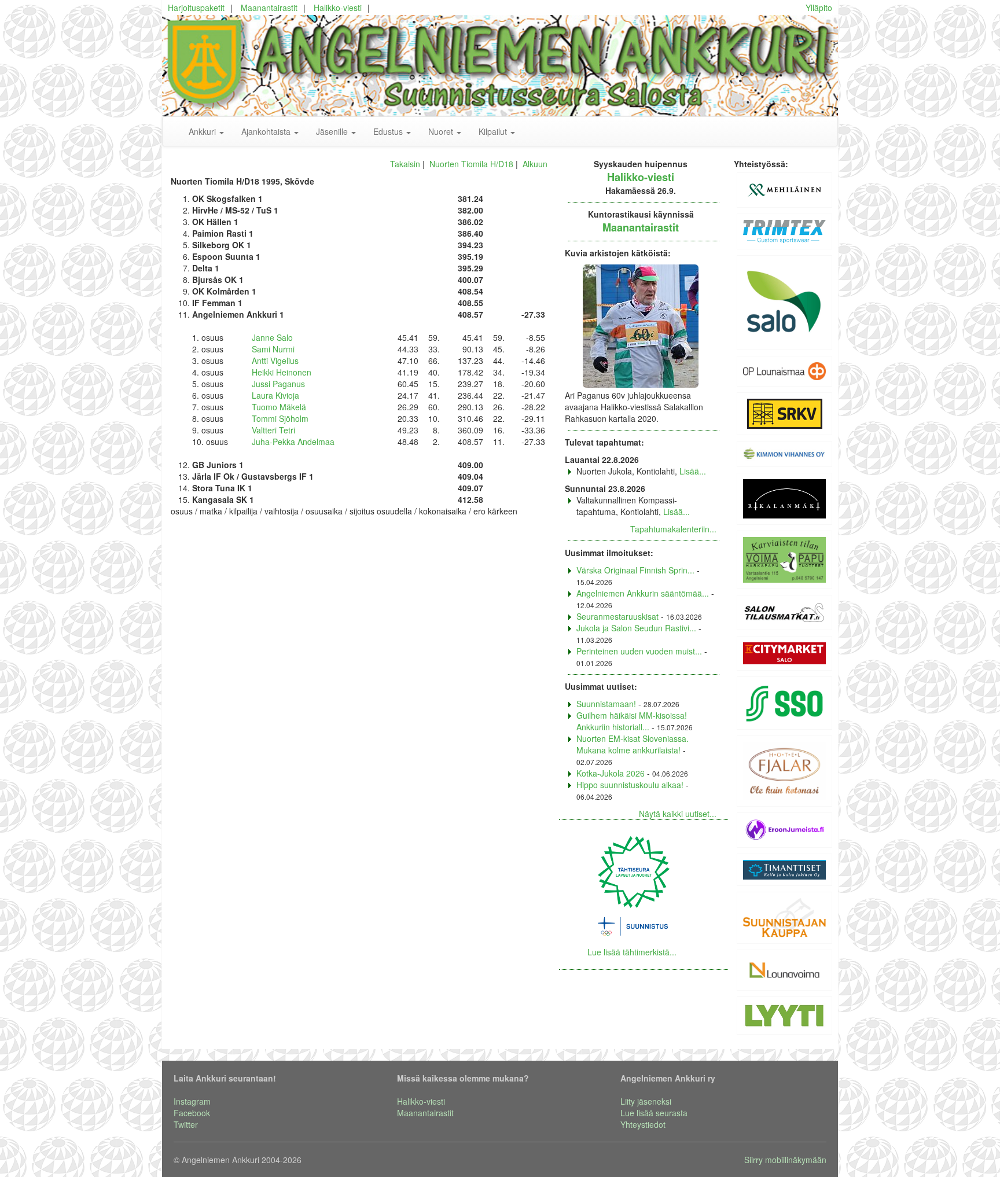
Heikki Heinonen (281, 372)
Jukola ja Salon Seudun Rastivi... (636, 628)
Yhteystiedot (643, 1124)
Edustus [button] (389, 131)
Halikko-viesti (338, 7)
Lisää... (692, 471)
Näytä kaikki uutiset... (677, 813)
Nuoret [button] (441, 131)
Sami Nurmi (273, 349)
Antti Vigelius (275, 360)
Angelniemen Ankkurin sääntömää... (642, 593)
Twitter (186, 1124)
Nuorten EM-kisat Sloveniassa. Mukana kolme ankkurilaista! (632, 744)
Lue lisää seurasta (654, 1113)
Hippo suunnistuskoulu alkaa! (629, 784)
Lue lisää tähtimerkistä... (632, 952)
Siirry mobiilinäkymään (785, 1159)
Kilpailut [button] (494, 131)
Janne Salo (272, 337)
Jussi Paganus (278, 383)
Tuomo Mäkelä (279, 407)
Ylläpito (819, 7)
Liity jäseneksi (645, 1101)
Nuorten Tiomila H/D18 (471, 164)
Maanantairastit (269, 7)
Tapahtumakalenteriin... (673, 529)
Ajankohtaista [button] (267, 131)
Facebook (192, 1113)
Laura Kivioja (275, 395)
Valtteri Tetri (273, 430)
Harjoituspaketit (196, 7)
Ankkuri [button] (203, 131)
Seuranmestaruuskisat (617, 616)
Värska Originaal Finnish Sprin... (635, 570)
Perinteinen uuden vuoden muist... (639, 651)
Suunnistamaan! (606, 703)
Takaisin (405, 164)
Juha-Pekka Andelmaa (293, 441)
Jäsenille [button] (333, 131)
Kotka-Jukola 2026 (610, 773)
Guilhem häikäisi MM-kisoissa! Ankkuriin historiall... (631, 721)
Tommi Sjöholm (280, 418)
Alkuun (535, 164)
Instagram (192, 1101)
